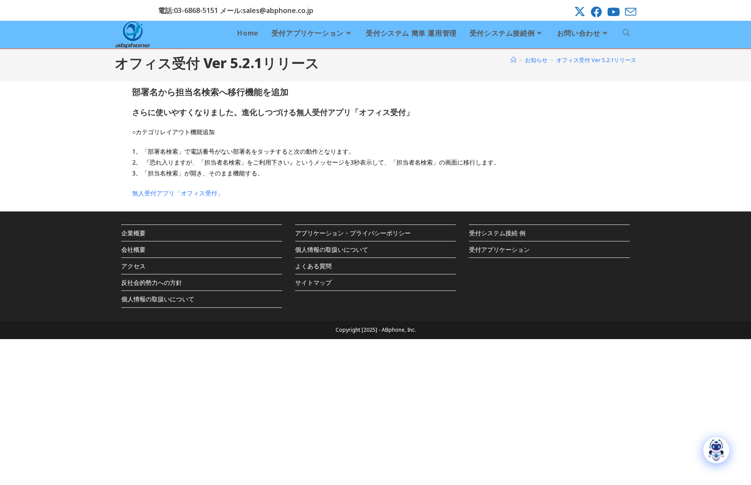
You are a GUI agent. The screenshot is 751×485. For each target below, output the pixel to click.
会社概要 (133, 249)
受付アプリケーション (499, 249)
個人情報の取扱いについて (157, 299)
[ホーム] (513, 60)
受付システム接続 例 (497, 233)
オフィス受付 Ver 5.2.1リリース (596, 60)
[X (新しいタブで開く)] (580, 11)
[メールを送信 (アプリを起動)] (629, 11)
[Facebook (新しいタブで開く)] (596, 11)
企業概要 (133, 233)
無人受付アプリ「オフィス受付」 (177, 193)
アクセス (133, 266)
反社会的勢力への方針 (151, 282)
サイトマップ (313, 282)
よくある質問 (313, 266)
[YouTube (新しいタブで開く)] (613, 11)
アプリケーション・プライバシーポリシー (353, 233)
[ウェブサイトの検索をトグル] (626, 33)
